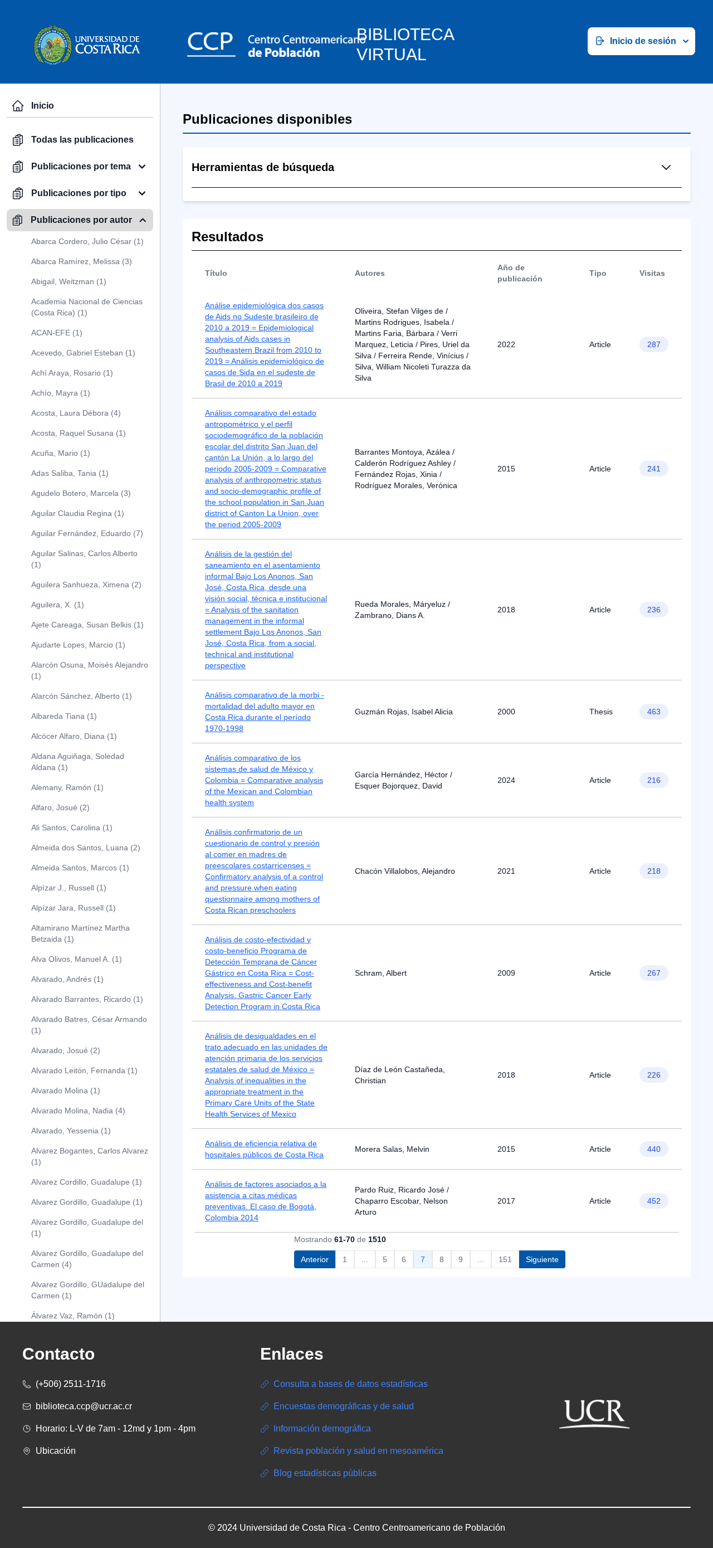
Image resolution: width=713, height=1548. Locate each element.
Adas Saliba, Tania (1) (70, 473)
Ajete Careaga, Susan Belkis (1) (87, 624)
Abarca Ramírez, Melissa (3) (81, 261)
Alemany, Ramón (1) (67, 787)
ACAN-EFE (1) (56, 332)
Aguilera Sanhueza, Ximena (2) (86, 584)
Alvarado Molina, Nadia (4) (78, 1110)
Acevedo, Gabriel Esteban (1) (83, 352)
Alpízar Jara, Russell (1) (73, 907)
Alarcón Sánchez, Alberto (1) (81, 696)
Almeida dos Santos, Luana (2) (85, 847)
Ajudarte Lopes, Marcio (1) (78, 644)
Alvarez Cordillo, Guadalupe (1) (86, 1181)
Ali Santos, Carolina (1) (72, 827)
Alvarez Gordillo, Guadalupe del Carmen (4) (87, 1259)
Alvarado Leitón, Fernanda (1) (84, 1070)
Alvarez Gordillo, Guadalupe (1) (87, 1201)
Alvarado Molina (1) (65, 1090)
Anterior (315, 1259)
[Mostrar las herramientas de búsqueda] (666, 167)
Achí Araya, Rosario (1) (72, 372)
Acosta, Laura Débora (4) (76, 412)
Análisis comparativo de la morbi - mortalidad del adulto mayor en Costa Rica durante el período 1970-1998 (264, 711)
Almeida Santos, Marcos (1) (80, 867)
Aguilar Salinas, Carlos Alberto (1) (84, 559)
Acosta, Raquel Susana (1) (78, 433)
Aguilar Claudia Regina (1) (77, 513)
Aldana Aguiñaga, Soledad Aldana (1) (77, 762)
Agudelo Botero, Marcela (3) (81, 493)
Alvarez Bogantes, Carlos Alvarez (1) (89, 1156)
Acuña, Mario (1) (60, 453)
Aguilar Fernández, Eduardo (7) (87, 533)
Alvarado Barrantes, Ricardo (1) (87, 999)
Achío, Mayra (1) (60, 392)
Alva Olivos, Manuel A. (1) (76, 959)
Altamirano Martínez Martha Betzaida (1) (80, 933)
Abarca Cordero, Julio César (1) (87, 241)
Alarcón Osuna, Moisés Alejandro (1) (89, 670)
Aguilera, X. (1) (57, 604)
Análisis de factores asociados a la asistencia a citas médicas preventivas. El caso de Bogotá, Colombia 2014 (265, 1201)
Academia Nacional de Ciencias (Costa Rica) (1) (87, 307)
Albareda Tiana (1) (64, 716)
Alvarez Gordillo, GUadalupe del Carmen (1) (87, 1290)
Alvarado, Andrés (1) (67, 979)
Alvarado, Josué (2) (65, 1050)
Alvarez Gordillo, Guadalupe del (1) (87, 1228)
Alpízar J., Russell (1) (68, 887)
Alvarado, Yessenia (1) (71, 1130)
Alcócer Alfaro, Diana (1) (74, 736)
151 (505, 1259)
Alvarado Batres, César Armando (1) (89, 1025)
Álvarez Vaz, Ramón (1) (73, 1315)
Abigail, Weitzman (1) (68, 281)
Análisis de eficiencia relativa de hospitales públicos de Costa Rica (264, 1149)
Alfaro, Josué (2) (60, 807)
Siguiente (542, 1259)
